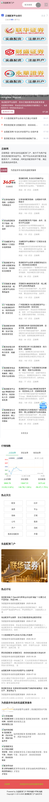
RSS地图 (30, 791)
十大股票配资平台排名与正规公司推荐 (20, 118)
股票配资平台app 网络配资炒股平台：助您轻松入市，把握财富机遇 (32, 389)
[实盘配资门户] (7, 4)
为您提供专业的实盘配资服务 (31, 784)
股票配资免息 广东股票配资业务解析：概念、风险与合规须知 (33, 368)
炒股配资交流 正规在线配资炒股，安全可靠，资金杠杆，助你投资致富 (30, 753)
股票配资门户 (30, 794)
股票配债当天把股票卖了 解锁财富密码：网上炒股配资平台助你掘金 (33, 410)
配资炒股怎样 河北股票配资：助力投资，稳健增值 (33, 347)
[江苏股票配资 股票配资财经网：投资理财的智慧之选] (8, 720)
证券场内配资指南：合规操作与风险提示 (32, 200)
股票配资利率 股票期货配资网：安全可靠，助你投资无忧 (33, 326)
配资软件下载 (8, 111)
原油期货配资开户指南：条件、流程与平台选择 (32, 221)
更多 (43, 15)
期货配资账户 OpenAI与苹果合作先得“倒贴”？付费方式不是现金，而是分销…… (24, 96)
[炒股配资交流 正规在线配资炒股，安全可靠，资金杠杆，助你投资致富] (8, 753)
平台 (36, 509)
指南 (13, 515)
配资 (13, 503)
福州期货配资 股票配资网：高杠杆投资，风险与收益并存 (29, 735)
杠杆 (36, 503)
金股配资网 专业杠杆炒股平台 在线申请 (21, 131)
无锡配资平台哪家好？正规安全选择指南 (32, 242)
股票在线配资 (13, 534)
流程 (36, 527)
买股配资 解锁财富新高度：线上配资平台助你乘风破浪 (33, 284)
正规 (36, 515)
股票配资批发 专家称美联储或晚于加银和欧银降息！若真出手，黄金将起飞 (24, 689)
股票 (36, 521)
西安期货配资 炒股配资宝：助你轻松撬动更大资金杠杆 (23, 652)
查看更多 (24, 433)
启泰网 (7, 784)
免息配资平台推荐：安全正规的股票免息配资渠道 (22, 102)
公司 (13, 521)
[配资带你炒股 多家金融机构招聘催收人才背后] (8, 769)
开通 (36, 534)
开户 (13, 527)
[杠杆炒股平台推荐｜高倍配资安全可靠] (8, 709)
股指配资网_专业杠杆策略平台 (31, 178)
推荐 (13, 509)
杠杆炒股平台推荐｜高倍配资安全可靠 (30, 709)
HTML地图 (38, 791)
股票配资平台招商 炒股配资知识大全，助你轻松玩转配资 (33, 263)
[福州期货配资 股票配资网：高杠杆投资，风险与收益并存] (8, 735)
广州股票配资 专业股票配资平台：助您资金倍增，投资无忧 (33, 305)
